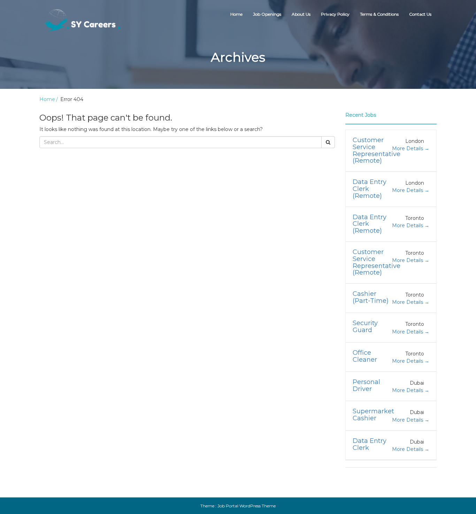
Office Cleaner (365, 356)
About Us (301, 14)
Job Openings (267, 14)
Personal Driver (366, 385)
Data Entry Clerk (369, 444)
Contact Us (420, 14)
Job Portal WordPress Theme (246, 505)
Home (236, 14)
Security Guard (365, 326)
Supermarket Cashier (373, 414)
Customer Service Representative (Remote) (376, 150)
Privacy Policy (335, 14)
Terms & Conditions (379, 14)
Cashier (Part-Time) (371, 297)
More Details (408, 148)
